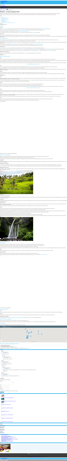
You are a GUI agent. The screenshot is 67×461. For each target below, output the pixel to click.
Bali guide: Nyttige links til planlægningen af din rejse (8, 22)
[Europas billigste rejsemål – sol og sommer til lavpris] (2, 420)
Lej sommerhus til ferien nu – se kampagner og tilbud (7, 414)
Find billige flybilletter (3, 6)
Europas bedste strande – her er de (5, 411)
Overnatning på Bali (3, 17)
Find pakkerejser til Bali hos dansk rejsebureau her (7, 346)
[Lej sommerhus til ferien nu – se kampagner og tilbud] (2, 413)
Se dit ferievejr (3, 2)
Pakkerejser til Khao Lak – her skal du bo (6, 439)
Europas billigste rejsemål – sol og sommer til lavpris (7, 421)
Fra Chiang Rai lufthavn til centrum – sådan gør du (7, 438)
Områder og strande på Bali (4, 18)
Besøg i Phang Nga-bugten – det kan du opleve (6, 436)
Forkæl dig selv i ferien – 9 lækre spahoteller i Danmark (7, 397)
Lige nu (1, 393)
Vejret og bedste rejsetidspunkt (5, 21)
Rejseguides (2, 7)
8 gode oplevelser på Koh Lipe (4, 437)
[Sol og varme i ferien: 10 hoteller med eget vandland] (2, 406)
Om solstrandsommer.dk (4, 458)
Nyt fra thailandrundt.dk (5, 434)
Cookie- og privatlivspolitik (4, 1)
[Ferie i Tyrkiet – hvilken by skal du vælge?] (2, 403)
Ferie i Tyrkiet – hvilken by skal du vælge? (6, 404)
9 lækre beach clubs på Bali (43, 254)
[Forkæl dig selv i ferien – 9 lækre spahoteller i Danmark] (2, 396)
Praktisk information (3, 20)
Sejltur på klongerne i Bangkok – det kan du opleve (7, 441)
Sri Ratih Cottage (31, 50)
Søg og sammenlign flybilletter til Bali (5, 345)
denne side (33, 32)
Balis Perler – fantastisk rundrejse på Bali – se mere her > (33, 87)
